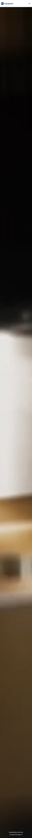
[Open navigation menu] (29, 3)
